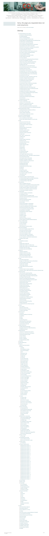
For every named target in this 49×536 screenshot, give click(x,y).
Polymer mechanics (23, 337)
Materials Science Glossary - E (25, 450)
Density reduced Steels (23, 520)
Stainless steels (22, 148)
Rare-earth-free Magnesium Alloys (25, 255)
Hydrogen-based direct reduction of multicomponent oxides (29, 88)
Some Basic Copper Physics (24, 259)
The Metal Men (23, 442)
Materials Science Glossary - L (25, 460)
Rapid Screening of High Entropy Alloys (26, 283)
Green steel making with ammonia (25, 81)
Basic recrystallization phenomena (25, 183)
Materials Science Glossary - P (25, 465)
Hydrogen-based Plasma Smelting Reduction (27, 79)
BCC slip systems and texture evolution (26, 226)
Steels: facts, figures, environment (25, 123)
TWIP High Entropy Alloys (24, 291)
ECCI (21, 242)
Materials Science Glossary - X (25, 476)
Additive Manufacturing (22, 325)
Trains (22, 496)
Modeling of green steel (23, 64)
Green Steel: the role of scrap (24, 75)
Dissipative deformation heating (25, 247)
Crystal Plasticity (21, 191)
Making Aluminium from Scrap (24, 99)
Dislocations (23, 389)
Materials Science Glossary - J (25, 457)
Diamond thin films (24, 394)
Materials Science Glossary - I (25, 456)
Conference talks (23, 397)
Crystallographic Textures (24, 194)
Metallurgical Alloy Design (24, 163)
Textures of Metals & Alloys (23, 220)
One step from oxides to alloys (24, 111)
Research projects (23, 517)
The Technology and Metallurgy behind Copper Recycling (28, 92)
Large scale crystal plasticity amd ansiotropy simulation (28, 206)
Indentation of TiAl (23, 214)
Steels (20, 120)
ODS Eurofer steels (23, 140)
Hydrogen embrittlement (24, 366)
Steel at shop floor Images (25, 422)
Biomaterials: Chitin (24, 353)
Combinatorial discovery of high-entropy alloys (27, 303)
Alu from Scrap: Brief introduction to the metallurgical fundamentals (30, 107)
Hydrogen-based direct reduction (25, 68)
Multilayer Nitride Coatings (24, 238)
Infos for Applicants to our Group (25, 509)
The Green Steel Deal (23, 57)
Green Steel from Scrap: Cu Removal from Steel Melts (28, 83)
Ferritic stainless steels (24, 358)
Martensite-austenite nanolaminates (25, 132)
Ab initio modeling (23, 216)
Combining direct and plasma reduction (26, 80)
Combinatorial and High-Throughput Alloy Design (26, 176)
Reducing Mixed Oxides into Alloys (24, 108)
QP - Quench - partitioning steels (25, 135)
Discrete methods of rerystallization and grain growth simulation (29, 184)
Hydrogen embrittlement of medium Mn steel (27, 160)
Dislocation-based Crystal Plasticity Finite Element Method (29, 196)
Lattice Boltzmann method (25, 370)
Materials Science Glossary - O (26, 464)
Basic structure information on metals (26, 440)
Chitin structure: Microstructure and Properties (27, 333)
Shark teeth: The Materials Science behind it (27, 331)
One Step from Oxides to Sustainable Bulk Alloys (27, 52)
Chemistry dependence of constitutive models (27, 195)
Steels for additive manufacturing (25, 139)
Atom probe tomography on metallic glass (26, 234)
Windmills (22, 504)
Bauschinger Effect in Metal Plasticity (25, 321)
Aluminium (20, 267)
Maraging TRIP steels (23, 128)
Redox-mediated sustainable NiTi (25, 112)
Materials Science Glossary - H (25, 454)
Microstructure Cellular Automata (26, 433)
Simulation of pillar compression (26, 386)
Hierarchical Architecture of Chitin (25, 334)
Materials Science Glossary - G (26, 453)
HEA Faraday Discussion (24, 287)
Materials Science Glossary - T (25, 470)
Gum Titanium (22, 306)
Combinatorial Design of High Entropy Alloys (26, 179)
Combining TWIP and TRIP (24, 171)
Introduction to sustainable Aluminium (25, 95)
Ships (22, 492)
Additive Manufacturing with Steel (25, 326)
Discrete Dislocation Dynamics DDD (26, 409)
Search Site (21, 341)
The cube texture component (24, 200)
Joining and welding (24, 381)
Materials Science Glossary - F (25, 452)
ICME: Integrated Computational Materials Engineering (28, 219)
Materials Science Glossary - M (26, 461)
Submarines (23, 493)
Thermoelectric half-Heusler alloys (25, 322)
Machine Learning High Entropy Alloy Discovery (27, 278)
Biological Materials (22, 330)
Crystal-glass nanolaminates (24, 524)
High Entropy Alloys (22, 271)
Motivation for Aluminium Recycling (25, 93)
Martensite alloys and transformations (26, 127)
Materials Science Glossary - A (25, 445)
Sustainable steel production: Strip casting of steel (27, 87)
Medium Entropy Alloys (23, 302)
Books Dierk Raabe (23, 516)
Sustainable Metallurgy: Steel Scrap (25, 49)
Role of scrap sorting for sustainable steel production (28, 61)
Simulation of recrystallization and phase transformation (28, 188)
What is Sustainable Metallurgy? (25, 37)
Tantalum (21, 318)
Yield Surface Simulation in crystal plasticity (26, 204)
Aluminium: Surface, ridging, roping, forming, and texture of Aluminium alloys (31, 270)
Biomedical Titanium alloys (24, 307)
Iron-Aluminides (22, 175)
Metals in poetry (22, 481)
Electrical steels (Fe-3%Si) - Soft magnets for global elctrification (30, 155)
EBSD (20, 239)
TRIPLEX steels (22, 136)
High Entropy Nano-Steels (24, 282)
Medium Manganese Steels (24, 144)
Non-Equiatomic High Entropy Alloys (25, 290)
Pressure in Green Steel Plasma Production (26, 48)
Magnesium (21, 250)
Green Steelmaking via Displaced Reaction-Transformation (29, 44)
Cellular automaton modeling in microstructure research (28, 187)
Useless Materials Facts (22, 342)
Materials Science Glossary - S (25, 469)
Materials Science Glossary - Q (26, 466)
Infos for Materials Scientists (25, 438)
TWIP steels (22, 167)
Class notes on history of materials (26, 402)
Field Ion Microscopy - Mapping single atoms (27, 235)
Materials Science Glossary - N (25, 462)
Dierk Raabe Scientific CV (24, 508)
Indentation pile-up (23, 212)
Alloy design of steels (24, 362)
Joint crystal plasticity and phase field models (27, 208)
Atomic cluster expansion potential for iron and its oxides (28, 119)
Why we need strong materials (24, 345)
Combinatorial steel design (24, 151)
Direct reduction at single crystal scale (26, 69)
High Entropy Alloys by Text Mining (25, 298)
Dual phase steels (24, 354)
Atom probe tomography (25, 350)
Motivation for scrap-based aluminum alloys (26, 103)
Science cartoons (22, 441)
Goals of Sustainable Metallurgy (25, 53)
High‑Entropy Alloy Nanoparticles (25, 286)
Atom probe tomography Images (26, 417)
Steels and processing (24, 413)
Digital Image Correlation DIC (24, 243)
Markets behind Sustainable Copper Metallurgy (27, 96)
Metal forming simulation (25, 382)
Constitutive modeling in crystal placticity (26, 192)
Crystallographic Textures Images (26, 421)
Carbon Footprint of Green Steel (25, 56)
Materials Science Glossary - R (25, 468)
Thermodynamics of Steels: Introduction (26, 124)
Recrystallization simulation (25, 349)
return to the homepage (30, 27)
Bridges (22, 501)
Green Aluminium (22, 97)
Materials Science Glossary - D (25, 449)
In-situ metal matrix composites (26, 390)
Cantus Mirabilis (22, 480)
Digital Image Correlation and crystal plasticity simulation (28, 246)
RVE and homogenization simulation (25, 199)
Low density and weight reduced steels (26, 172)
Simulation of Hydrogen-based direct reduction (27, 77)
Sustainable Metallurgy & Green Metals (25, 33)
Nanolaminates (22, 147)
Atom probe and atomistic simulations (26, 230)
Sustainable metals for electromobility (25, 85)
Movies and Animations (23, 406)
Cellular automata (24, 369)
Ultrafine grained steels (23, 152)
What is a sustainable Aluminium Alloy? (26, 104)
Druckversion (7, 532)
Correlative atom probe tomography (25, 231)
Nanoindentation (23, 385)
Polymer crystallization (23, 338)
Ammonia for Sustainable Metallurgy (24, 115)
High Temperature (22, 311)
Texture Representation (23, 222)
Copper (20, 258)
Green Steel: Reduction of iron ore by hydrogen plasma (28, 72)
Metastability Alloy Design (24, 164)
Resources (20, 343)
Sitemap (10, 532)
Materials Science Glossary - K (25, 458)
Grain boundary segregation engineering (26, 190)
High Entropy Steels (23, 299)
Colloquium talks (23, 398)
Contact (20, 505)
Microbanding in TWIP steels (24, 521)
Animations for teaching (24, 489)
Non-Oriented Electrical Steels (24, 156)
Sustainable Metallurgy (23, 36)
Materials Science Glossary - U (25, 472)
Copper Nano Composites (24, 263)
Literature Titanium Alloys (24, 310)
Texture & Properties (23, 223)
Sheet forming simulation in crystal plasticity (26, 203)
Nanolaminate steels (23, 143)
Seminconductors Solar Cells (24, 323)
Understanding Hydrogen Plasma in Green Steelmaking (28, 73)
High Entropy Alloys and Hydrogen (25, 294)
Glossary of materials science (24, 444)
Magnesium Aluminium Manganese (25, 254)
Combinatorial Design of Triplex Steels (26, 180)
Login (44, 532)
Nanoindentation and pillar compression (26, 211)
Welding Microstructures (23, 329)
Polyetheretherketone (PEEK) (24, 339)
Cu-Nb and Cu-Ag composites (25, 373)
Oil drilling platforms (24, 500)
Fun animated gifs (24, 484)
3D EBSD (22, 347)
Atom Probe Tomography (23, 227)
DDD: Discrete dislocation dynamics (25, 218)
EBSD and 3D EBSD (24, 488)
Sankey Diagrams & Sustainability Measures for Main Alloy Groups (30, 40)
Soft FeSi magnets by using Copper (25, 262)
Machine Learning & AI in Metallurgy (24, 116)
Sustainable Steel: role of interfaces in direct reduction (28, 71)
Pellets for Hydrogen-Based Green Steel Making (27, 63)
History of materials (23, 434)
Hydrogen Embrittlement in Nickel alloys (26, 314)
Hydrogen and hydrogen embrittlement (26, 159)
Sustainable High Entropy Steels (25, 89)
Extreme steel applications (25, 426)
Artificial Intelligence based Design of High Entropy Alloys (28, 275)
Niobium (21, 317)
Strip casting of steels (24, 361)
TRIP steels (22, 168)
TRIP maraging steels (24, 365)
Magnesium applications (23, 251)
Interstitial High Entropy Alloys (24, 295)
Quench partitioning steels (24, 131)
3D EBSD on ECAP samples (24, 525)
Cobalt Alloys (22, 315)
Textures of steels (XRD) (25, 378)
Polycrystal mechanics (23, 198)
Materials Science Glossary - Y (25, 477)
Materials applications (24, 485)
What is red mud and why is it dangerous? (26, 84)
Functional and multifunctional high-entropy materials (28, 274)
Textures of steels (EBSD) (25, 377)
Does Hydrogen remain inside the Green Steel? (27, 45)
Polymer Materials (23, 335)
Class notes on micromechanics (26, 401)
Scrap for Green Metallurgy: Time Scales (26, 60)
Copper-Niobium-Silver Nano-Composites (26, 266)
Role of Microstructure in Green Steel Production (27, 65)
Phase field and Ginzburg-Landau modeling (26, 207)
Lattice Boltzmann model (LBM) (25, 210)
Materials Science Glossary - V (25, 473)
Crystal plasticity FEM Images (25, 418)
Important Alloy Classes (23, 319)
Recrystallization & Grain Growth (26, 410)
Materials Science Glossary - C (25, 448)
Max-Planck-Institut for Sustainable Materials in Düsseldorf (29, 512)
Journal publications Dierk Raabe (25, 513)
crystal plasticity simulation (25, 429)
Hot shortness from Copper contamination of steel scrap (28, 76)
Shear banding (22, 202)
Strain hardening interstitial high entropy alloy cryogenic (28, 279)
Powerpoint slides (23, 405)
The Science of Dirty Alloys (23, 100)
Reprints (21, 346)
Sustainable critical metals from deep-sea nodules (27, 91)
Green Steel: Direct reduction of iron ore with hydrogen (28, 67)
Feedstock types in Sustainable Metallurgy (26, 41)
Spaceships (23, 497)
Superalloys (22, 313)
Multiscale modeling (23, 215)
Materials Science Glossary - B (25, 446)
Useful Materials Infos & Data (24, 437)
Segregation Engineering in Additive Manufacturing (27, 327)
